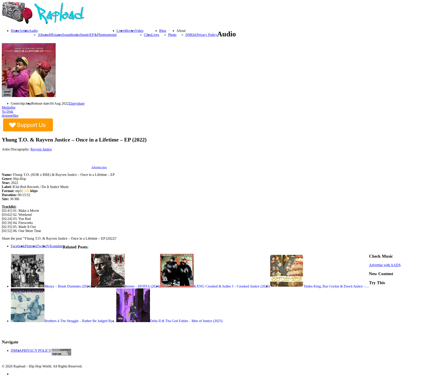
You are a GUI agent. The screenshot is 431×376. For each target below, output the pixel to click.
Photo (172, 35)
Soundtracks (71, 35)
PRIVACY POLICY (36, 350)
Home (15, 31)
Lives (155, 35)
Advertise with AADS (385, 265)
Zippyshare (77, 103)
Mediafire (8, 107)
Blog (162, 31)
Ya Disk (7, 111)
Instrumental (108, 35)
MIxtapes (55, 35)
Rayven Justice (41, 149)
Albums (43, 35)
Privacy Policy (206, 35)
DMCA (190, 35)
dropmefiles (10, 115)
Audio (33, 31)
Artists (24, 31)
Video (139, 31)
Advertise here (99, 167)
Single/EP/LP (89, 35)
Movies (129, 31)
